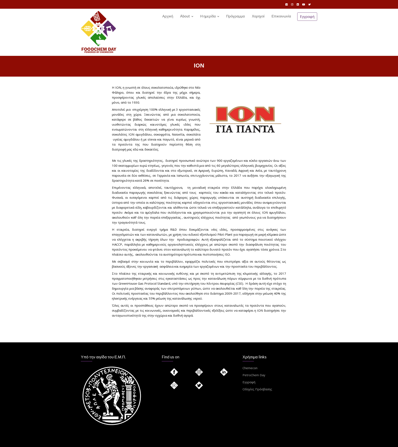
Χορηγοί (258, 16)
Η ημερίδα (208, 16)
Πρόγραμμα (235, 16)
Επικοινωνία (281, 16)
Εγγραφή (307, 16)
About (185, 16)
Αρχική (167, 16)
